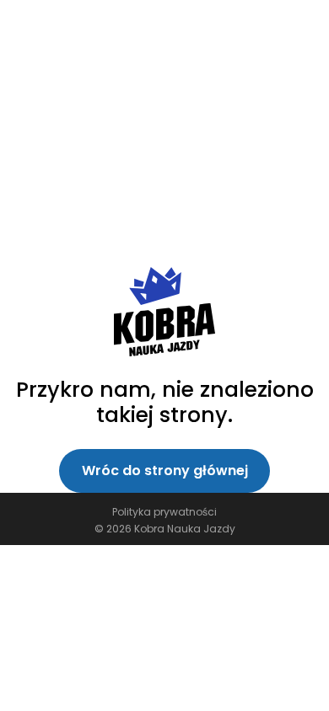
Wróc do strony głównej (165, 470)
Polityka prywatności (164, 512)
